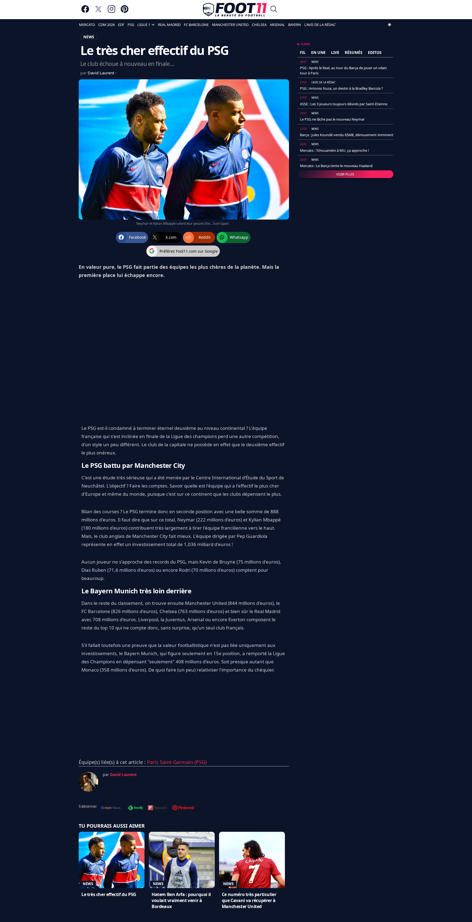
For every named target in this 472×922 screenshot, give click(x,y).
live (335, 52)
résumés (353, 52)
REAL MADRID (169, 24)
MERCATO (87, 24)
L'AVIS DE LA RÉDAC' (320, 24)
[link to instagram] (111, 11)
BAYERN (294, 24)
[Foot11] (235, 9)
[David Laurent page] (88, 782)
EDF (121, 24)
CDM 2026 (106, 24)
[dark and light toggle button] (389, 24)
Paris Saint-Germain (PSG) (176, 762)
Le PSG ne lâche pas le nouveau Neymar (332, 119)
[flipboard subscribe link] (157, 808)
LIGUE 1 (143, 24)
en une (318, 52)
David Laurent (101, 72)
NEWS (88, 36)
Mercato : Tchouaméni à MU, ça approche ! (334, 150)
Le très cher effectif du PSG (108, 894)
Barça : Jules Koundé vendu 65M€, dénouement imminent (346, 134)
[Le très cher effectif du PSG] (111, 860)
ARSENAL (277, 24)
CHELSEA (259, 24)
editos (375, 52)
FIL (303, 52)
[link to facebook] (85, 11)
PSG (131, 24)
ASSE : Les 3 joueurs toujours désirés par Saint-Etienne (343, 103)
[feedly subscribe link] (135, 808)
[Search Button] (273, 10)
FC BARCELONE (196, 24)
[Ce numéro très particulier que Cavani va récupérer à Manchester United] (252, 860)
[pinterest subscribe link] (183, 808)
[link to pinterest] (124, 11)
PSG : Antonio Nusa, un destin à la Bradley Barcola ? (341, 88)
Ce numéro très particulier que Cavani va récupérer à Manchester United (249, 900)
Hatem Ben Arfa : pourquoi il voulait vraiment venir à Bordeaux (181, 900)
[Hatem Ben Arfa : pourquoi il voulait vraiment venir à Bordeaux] (182, 860)
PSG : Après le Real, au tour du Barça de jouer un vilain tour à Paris (343, 70)
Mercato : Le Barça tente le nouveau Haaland (336, 165)
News (88, 883)
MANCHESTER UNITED (230, 24)
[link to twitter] (98, 11)
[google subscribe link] (111, 808)
